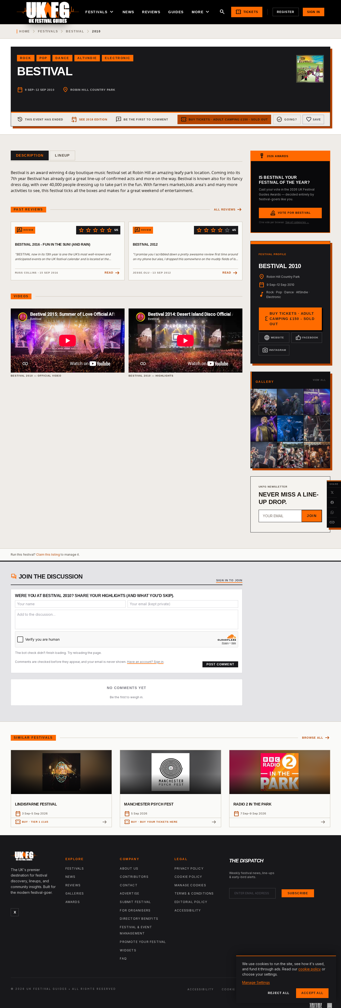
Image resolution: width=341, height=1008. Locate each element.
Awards (72, 902)
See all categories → (297, 222)
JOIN (312, 516)
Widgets (128, 950)
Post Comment (220, 664)
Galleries (74, 893)
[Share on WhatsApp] (332, 512)
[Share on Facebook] (332, 502)
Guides (175, 12)
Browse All (316, 738)
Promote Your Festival (143, 942)
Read (112, 273)
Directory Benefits (139, 918)
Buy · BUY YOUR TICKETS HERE (151, 822)
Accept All (312, 993)
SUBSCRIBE (298, 893)
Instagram (274, 350)
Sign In (313, 12)
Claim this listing (48, 554)
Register (286, 12)
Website (274, 337)
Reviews (151, 12)
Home (24, 31)
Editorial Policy (190, 902)
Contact (128, 885)
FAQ (123, 958)
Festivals (100, 12)
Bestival (75, 31)
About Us (129, 868)
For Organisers (135, 910)
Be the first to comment (142, 119)
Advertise (129, 893)
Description (29, 155)
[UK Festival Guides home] (34, 857)
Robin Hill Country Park (92, 89)
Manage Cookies (190, 885)
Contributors (134, 877)
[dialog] (286, 979)
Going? (286, 119)
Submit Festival (135, 902)
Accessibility (187, 910)
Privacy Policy (188, 868)
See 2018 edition (89, 119)
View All (319, 380)
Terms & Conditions (194, 893)
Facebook (306, 337)
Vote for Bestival (290, 212)
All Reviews (228, 209)
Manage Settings (256, 982)
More (201, 12)
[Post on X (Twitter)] (332, 493)
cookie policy (309, 969)
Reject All (278, 993)
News (128, 12)
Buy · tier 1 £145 (31, 822)
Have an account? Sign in (145, 662)
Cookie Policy (188, 877)
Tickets (246, 11)
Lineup (62, 155)
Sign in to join (229, 580)
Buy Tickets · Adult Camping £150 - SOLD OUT (224, 119)
